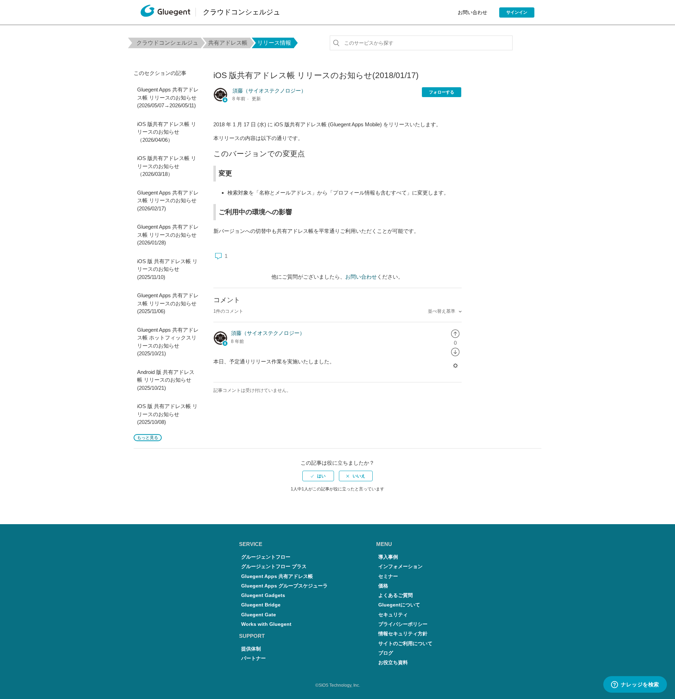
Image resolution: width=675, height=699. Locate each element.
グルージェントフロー (265, 557)
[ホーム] (165, 12)
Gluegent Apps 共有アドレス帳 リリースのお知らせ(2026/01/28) (168, 235)
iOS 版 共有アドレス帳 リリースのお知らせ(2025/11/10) (167, 269)
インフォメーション (400, 566)
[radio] (455, 333)
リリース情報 (274, 43)
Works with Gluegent (266, 624)
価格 (383, 586)
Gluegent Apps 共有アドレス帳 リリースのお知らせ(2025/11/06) (168, 303)
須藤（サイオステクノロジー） (269, 91)
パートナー (253, 658)
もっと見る (147, 437)
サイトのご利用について (405, 643)
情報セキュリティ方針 (403, 633)
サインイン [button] (516, 12)
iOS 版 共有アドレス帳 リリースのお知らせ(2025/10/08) (167, 414)
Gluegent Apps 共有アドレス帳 (277, 576)
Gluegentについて (399, 605)
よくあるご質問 (395, 595)
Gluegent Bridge (261, 605)
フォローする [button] (441, 92)
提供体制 (251, 649)
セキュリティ (393, 614)
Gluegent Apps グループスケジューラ (284, 586)
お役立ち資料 (393, 662)
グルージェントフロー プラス (274, 566)
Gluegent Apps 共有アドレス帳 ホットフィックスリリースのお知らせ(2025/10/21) (168, 342)
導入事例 (388, 557)
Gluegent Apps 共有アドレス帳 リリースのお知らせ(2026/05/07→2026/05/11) (168, 97)
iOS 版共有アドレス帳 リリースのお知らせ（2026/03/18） (166, 166)
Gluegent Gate (258, 614)
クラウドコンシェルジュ (167, 43)
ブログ (385, 653)
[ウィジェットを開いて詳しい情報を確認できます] (635, 685)
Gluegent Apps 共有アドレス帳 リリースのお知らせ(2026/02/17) (168, 200)
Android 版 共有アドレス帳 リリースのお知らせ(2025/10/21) (165, 380)
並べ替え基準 (442, 311)
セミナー (388, 576)
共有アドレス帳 (228, 43)
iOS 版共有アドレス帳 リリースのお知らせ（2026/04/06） (166, 132)
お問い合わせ (472, 12)
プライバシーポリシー (403, 624)
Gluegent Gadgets (263, 595)
